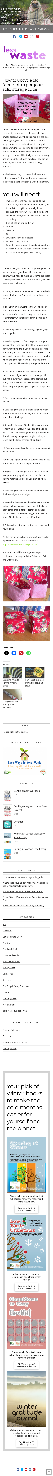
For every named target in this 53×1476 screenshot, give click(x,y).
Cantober (7, 930)
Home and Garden (11, 955)
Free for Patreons (11, 1030)
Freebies (7, 1036)
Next (46, 16)
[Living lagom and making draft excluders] (12, 694)
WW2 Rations (9, 1004)
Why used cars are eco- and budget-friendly (23, 905)
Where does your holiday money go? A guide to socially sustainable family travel (25, 884)
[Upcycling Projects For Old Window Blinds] (12, 672)
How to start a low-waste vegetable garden (23, 877)
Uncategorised (9, 998)
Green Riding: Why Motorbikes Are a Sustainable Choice (25, 898)
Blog (5, 924)
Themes (6, 992)
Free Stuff (42, 1463)
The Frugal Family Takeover (16, 986)
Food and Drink (10, 949)
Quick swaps (9, 973)
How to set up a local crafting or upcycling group (34, 682)
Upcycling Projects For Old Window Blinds (11, 682)
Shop (26, 1465)
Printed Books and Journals (16, 1042)
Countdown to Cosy (12, 936)
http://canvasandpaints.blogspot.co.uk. (21, 544)
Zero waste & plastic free (15, 1010)
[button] (48, 46)
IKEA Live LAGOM (11, 961)
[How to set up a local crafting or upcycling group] (34, 672)
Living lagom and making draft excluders (10, 704)
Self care (7, 980)
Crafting (6, 943)
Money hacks (9, 967)
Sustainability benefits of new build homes (23, 891)
